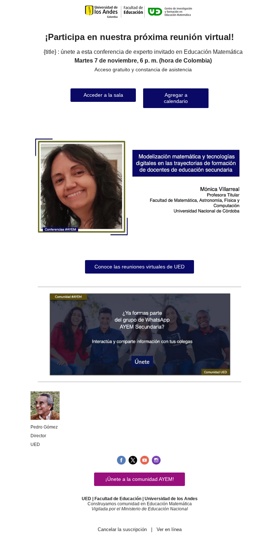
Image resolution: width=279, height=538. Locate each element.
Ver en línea (169, 529)
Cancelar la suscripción (122, 529)
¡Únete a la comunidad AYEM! (139, 479)
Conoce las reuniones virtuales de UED (139, 267)
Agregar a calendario (176, 98)
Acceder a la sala (103, 95)
